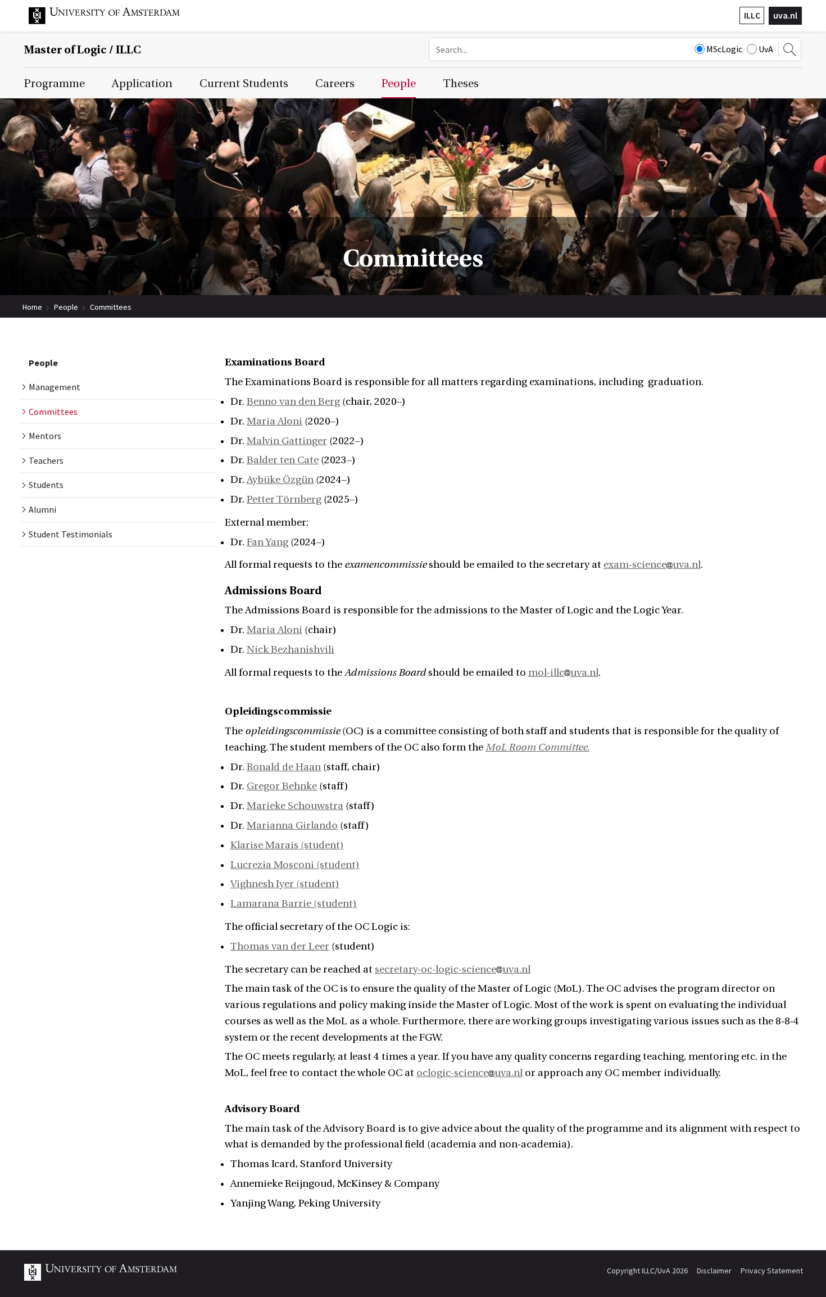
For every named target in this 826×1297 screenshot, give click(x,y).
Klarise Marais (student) (287, 845)
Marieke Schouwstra (295, 806)
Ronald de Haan (284, 767)
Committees (110, 307)
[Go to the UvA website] (113, 21)
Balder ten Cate (283, 460)
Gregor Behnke (282, 786)
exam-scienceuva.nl (652, 565)
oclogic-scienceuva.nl (469, 1073)
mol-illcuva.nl (563, 673)
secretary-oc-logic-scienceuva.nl (452, 969)
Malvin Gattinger (287, 441)
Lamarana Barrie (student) (293, 904)
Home (32, 307)
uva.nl (785, 15)
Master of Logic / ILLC (82, 49)
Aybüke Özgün (280, 480)
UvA (766, 49)
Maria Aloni (274, 421)
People (66, 307)
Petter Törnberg (284, 499)
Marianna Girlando (292, 825)
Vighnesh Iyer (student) (284, 884)
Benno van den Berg (293, 402)
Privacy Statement (772, 1271)
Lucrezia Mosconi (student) (295, 865)
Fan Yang (267, 542)
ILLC (752, 15)
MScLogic (724, 49)
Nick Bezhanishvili (290, 650)
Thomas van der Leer (279, 946)
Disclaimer (714, 1271)
